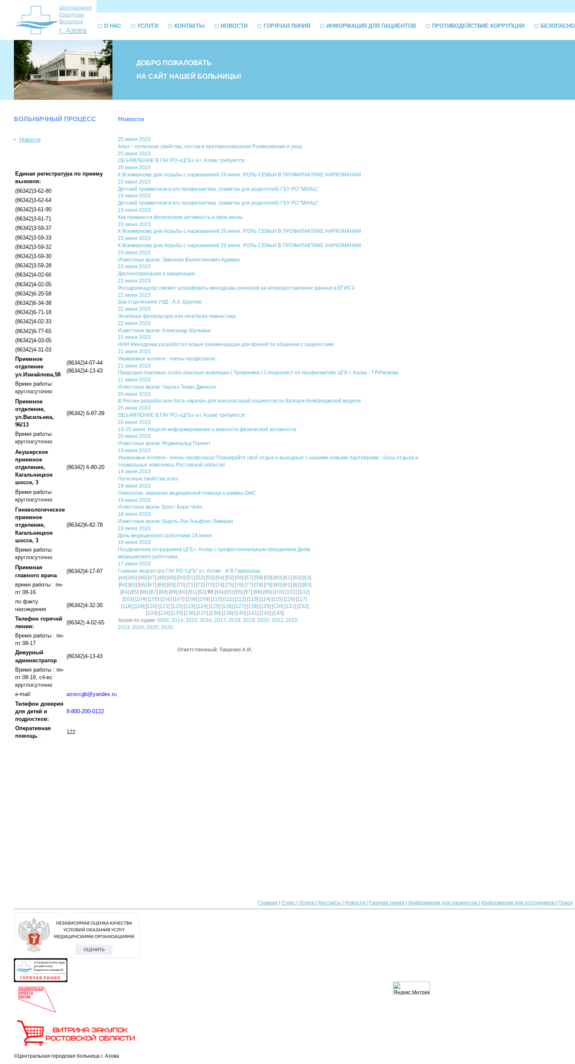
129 (265, 606)
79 (268, 585)
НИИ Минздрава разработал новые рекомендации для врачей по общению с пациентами (226, 344)
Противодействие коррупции (478, 26)
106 (166, 599)
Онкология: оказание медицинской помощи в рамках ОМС (187, 493)
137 (202, 613)
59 (268, 578)
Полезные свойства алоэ (148, 479)
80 (278, 585)
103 (128, 599)
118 (126, 606)
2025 (152, 627)
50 (181, 578)
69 (171, 585)
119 (139, 606)
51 (191, 578)
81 (287, 585)
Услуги (147, 26)
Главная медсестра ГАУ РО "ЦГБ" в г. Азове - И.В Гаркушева (189, 571)
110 (216, 599)
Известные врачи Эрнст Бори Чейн (160, 507)
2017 (220, 620)
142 (265, 613)
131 (290, 606)
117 (301, 599)
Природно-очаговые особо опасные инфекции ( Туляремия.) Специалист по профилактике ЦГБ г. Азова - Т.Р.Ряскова (258, 373)
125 (214, 606)
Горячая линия (287, 26)
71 (191, 585)
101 (291, 592)
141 (252, 613)
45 (133, 578)
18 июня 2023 (134, 514)
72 (200, 585)
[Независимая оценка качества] (77, 957)
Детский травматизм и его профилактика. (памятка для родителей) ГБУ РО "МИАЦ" (218, 189)
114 (265, 599)
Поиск (565, 903)
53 (210, 578)
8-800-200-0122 (85, 711)
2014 (177, 620)
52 (200, 578)
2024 (138, 627)
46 (142, 578)
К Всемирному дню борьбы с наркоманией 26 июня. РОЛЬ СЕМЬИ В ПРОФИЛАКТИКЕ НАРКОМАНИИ (239, 175)
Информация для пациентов (371, 26)
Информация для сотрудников (518, 903)
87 (154, 592)
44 (123, 578)
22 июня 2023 (134, 266)
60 (278, 578)
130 (277, 606)
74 (220, 585)
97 (248, 592)
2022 (292, 620)
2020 (263, 620)
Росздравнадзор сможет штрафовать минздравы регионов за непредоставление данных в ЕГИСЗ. (237, 288)
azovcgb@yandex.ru (92, 694)
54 (220, 578)
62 (297, 578)
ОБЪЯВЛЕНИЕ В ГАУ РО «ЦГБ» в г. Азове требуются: (182, 160)
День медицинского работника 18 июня (165, 536)
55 (229, 578)
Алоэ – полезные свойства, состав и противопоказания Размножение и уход (210, 146)
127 (239, 606)
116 (289, 599)
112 (240, 599)
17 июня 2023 (134, 564)
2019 (249, 620)
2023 (124, 627)
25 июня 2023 (134, 139)
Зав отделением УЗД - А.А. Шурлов (159, 302)
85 (134, 592)
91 (192, 592)
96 (238, 592)
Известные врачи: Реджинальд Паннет (164, 443)
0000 (163, 620)
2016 (206, 620)
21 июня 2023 (134, 337)
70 (181, 585)
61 (287, 578)
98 (258, 592)
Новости (234, 26)
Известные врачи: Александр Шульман (164, 330)
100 (278, 592)
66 (142, 585)
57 (249, 578)
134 (164, 613)
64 (123, 585)
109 (204, 599)
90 (183, 592)
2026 (167, 627)
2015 (191, 620)
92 (202, 592)
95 (229, 592)
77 (249, 585)
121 (164, 606)
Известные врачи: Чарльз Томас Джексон (167, 387)
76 (239, 585)
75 (229, 585)
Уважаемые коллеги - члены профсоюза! (166, 359)
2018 (234, 620)
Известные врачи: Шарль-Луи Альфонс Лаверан (175, 521)
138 (214, 613)
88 (163, 592)
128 (252, 606)
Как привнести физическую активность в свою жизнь (180, 217)
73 (210, 585)
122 (176, 606)
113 (252, 599)
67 (152, 585)
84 (125, 592)
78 (258, 585)
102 (303, 592)
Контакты (189, 26)
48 (162, 578)
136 (189, 613)
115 (277, 599)
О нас (112, 26)
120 (151, 606)
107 (178, 599)
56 (239, 578)
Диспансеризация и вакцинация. (157, 274)
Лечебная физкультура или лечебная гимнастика (177, 316)
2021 (277, 620)
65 (133, 585)
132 (302, 606)
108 (191, 599)
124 (201, 606)
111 (228, 599)
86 (144, 592)
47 (152, 578)
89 (173, 592)
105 (153, 599)
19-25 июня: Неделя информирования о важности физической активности (207, 429)
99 (267, 592)
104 (140, 599)
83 (307, 585)
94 (219, 592)
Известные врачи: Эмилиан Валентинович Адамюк (179, 260)
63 (307, 578)
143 (278, 613)
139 (227, 613)
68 (162, 585)
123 (189, 606)
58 (258, 578)
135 (177, 613)
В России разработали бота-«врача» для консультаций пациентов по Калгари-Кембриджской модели (239, 401)
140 (240, 613)
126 (227, 606)
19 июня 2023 (134, 450)
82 (297, 585)
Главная (268, 903)
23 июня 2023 (134, 182)
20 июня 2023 (134, 394)
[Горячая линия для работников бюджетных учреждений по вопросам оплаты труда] (40, 981)
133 (151, 613)
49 (171, 578)
